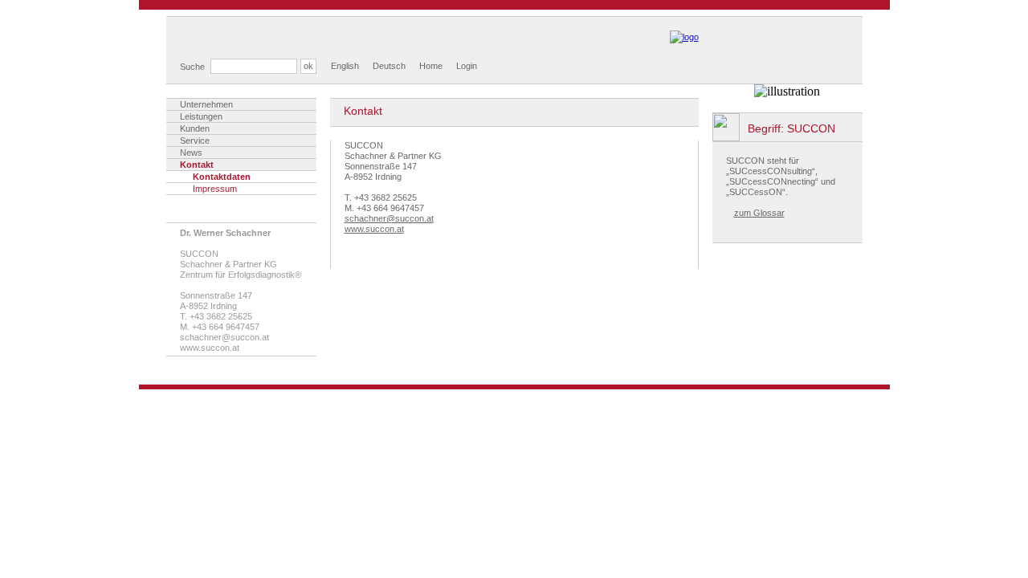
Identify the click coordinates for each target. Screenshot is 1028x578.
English (345, 66)
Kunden (195, 128)
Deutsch (389, 66)
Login (466, 66)
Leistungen (201, 116)
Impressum (215, 188)
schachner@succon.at (224, 337)
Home (431, 66)
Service (195, 140)
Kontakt (197, 164)
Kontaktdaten (222, 176)
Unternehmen (206, 104)
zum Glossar (759, 213)
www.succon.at (374, 229)
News (191, 152)
